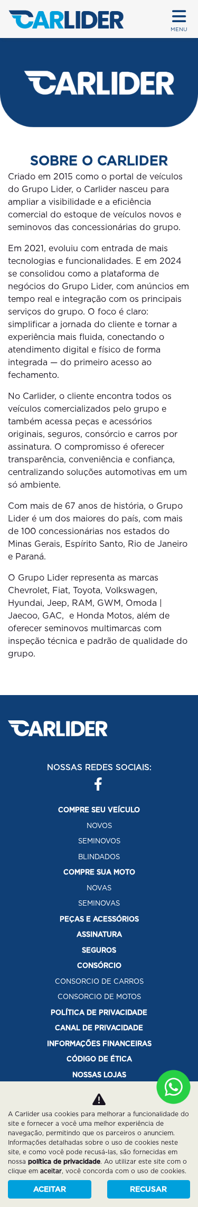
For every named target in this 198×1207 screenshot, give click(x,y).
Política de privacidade (99, 1012)
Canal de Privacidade (99, 1028)
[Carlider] (66, 19)
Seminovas (99, 903)
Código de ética (99, 1059)
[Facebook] (94, 779)
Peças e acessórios (99, 919)
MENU (179, 29)
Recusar (148, 1189)
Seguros (99, 950)
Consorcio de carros (99, 981)
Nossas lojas (99, 1075)
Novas (99, 888)
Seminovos (99, 841)
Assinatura (99, 934)
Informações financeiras (99, 1044)
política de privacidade (64, 1161)
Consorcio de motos (99, 997)
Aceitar (49, 1189)
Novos (99, 826)
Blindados (99, 857)
